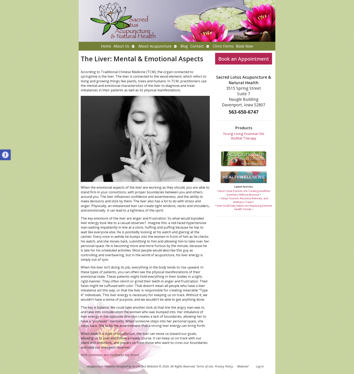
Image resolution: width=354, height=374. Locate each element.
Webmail (242, 366)
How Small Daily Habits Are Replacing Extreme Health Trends (244, 207)
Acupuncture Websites (101, 366)
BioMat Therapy (243, 138)
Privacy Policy (224, 366)
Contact (197, 46)
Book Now (244, 46)
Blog (184, 46)
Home (106, 46)
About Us (121, 46)
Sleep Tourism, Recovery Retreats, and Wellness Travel (244, 200)
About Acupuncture (154, 46)
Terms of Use (204, 366)
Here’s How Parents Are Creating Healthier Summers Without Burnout (244, 192)
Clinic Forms (223, 46)
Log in (260, 366)
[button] (5, 155)
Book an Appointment (243, 58)
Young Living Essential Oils (243, 133)
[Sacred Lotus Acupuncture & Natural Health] (177, 21)
